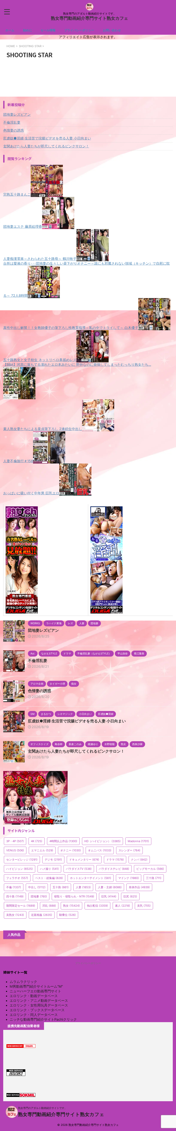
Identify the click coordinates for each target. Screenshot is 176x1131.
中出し (37, 887)
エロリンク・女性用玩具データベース (39, 1005)
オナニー (70, 850)
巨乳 (108, 896)
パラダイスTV (79, 868)
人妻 (83, 887)
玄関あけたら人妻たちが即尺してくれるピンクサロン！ (46, 146)
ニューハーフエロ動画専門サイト (35, 991)
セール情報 (48, 30)
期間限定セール (20, 905)
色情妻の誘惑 (13, 130)
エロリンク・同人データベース (34, 1014)
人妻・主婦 (110, 887)
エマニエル (42, 850)
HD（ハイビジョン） (102, 841)
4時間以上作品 (63, 841)
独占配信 (97, 905)
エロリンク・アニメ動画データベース (39, 1000)
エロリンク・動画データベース (34, 996)
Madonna (138, 841)
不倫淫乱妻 (11, 122)
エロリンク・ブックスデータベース (37, 1010)
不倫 (13, 887)
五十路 (61, 887)
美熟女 (15, 914)
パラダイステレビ (114, 868)
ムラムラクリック (23, 982)
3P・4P (15, 841)
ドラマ (115, 859)
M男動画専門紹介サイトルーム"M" (36, 986)
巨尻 (130, 896)
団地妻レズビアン (17, 114)
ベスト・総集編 (49, 878)
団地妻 (39, 896)
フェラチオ (17, 878)
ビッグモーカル (150, 868)
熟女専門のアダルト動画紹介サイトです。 (42, 1108)
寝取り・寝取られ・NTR (74, 896)
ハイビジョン (19, 868)
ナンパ (139, 859)
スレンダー (129, 850)
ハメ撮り (49, 868)
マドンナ (128, 878)
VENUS (15, 850)
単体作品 (139, 887)
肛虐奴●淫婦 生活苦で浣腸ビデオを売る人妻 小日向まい (47, 138)
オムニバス (99, 850)
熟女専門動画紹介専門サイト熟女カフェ (89, 18)
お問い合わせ (112, 30)
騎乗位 (67, 914)
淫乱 (49, 905)
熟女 (71, 905)
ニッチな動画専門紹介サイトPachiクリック (43, 1019)
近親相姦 (41, 914)
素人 (122, 905)
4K (36, 841)
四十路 (15, 896)
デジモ (53, 859)
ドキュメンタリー (84, 859)
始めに (27, 30)
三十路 (153, 878)
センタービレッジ (22, 859)
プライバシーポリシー (79, 30)
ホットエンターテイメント (90, 878)
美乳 (144, 905)
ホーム (9, 30)
